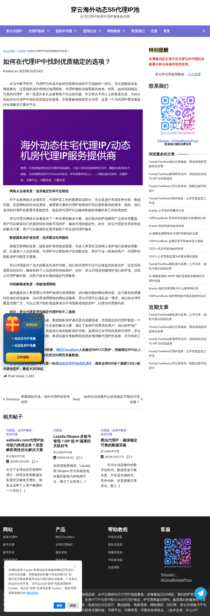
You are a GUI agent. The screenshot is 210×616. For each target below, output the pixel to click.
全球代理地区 (64, 544)
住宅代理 (12, 434)
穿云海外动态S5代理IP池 (105, 9)
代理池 (21, 51)
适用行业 (89, 31)
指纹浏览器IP (104, 605)
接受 (59, 605)
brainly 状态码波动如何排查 (166, 225)
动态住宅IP (10, 559)
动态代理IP (122, 594)
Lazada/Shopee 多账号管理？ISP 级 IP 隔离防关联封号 (72, 441)
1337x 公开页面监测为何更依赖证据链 (173, 256)
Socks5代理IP (123, 599)
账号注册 (9, 544)
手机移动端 (115, 559)
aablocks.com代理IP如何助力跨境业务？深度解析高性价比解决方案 (25, 445)
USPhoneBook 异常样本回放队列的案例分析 (177, 218)
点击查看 (194, 74)
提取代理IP (10, 537)
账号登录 (9, 552)
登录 (166, 31)
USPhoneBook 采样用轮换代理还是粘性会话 (177, 296)
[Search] (204, 31)
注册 (154, 31)
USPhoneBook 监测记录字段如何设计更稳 (176, 241)
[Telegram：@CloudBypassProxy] (200, 593)
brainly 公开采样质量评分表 (166, 210)
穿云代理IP (14, 31)
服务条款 (61, 552)
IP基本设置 (115, 537)
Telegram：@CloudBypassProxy (178, 140)
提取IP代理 (64, 31)
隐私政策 (61, 559)
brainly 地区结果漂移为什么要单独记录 (174, 288)
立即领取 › (24, 357)
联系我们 (138, 31)
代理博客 (114, 567)
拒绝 (73, 605)
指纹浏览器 (115, 544)
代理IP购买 (37, 31)
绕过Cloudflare (67, 349)
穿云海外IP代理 (15, 456)
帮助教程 (113, 31)
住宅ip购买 (25, 430)
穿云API (192, 610)
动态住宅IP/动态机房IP (75, 363)
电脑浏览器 (115, 552)
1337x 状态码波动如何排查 (166, 248)
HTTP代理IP (100, 599)
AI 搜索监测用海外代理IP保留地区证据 (173, 233)
